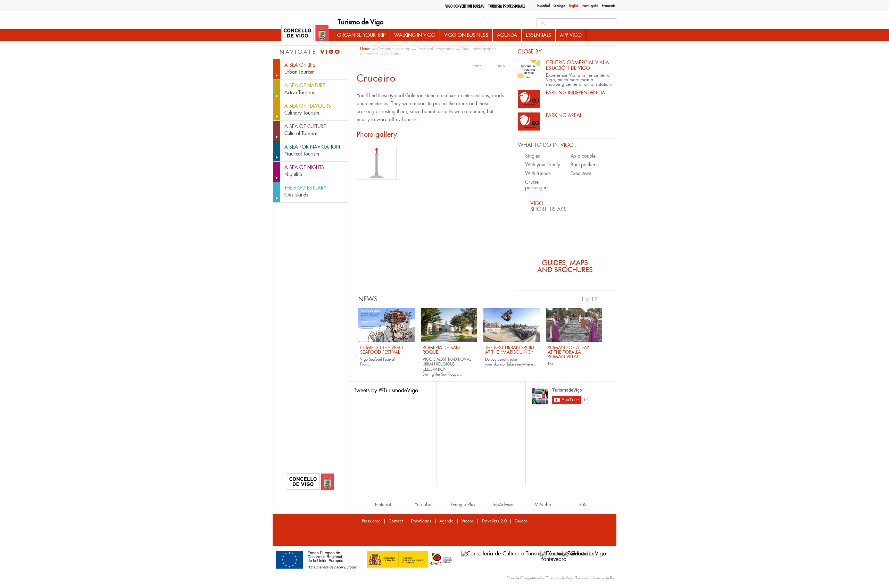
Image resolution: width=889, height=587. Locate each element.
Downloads (421, 521)
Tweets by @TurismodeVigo (386, 390)
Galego (559, 5)
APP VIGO (571, 35)
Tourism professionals (506, 6)
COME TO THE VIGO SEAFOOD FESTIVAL (381, 350)
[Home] (305, 33)
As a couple (583, 156)
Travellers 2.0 (494, 521)
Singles (532, 156)
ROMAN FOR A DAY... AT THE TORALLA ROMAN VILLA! (570, 352)
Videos (468, 521)
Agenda (507, 35)
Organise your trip (361, 35)
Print (476, 66)
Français (608, 5)
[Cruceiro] (377, 163)
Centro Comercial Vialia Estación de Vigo (577, 65)
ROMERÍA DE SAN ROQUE (441, 350)
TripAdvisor (503, 505)
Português (590, 5)
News (367, 299)
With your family (542, 164)
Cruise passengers (537, 185)
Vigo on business (466, 35)
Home (365, 48)
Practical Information (436, 49)
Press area (371, 521)
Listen (500, 66)
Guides (521, 521)
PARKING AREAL (564, 115)
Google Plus (463, 505)
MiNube (542, 505)
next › (601, 298)
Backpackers (584, 164)
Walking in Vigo (414, 35)
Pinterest (383, 505)
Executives (581, 173)
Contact (396, 521)
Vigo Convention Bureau (464, 6)
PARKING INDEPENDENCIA (575, 93)
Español (543, 5)
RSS (583, 505)
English (574, 5)
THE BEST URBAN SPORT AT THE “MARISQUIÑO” (509, 350)
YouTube (423, 505)
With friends (538, 173)
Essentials (538, 35)
